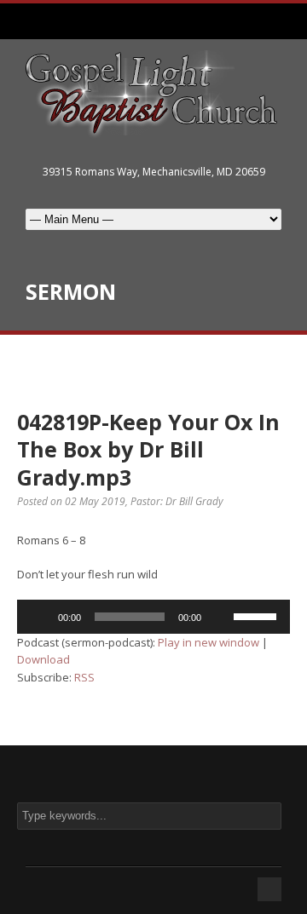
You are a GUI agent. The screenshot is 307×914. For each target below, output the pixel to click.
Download (43, 659)
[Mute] (220, 616)
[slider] (257, 615)
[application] (153, 617)
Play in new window (208, 642)
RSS (84, 677)
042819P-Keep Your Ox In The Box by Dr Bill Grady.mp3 (148, 449)
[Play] (39, 616)
